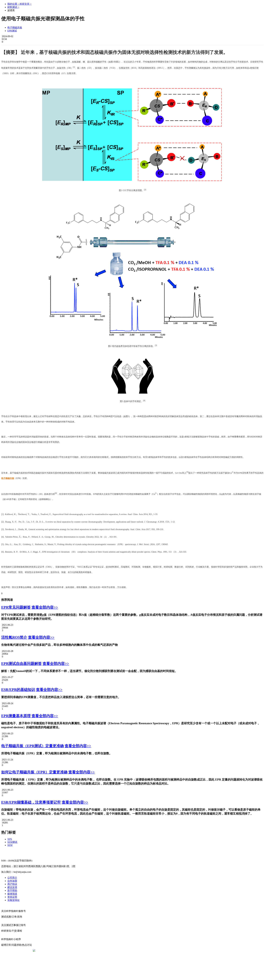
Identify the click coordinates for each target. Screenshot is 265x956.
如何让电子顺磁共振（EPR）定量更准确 (34, 772)
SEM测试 (12, 842)
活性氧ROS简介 (14, 637)
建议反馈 (12, 887)
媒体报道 (12, 893)
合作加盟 (12, 881)
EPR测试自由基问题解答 (21, 664)
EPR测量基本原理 (16, 716)
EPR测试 (12, 30)
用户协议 (12, 884)
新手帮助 (12, 890)
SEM (9, 845)
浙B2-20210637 (107, 950)
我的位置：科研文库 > (19, 4)
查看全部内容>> (45, 607)
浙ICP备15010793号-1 (127, 950)
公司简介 (12, 877)
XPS (9, 839)
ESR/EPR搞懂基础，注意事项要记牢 (31, 802)
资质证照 (12, 897)
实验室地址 (13, 900)
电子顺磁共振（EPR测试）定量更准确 (32, 746)
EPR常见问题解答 (16, 607)
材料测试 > (13, 7)
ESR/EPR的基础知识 (18, 690)
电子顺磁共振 (14, 27)
